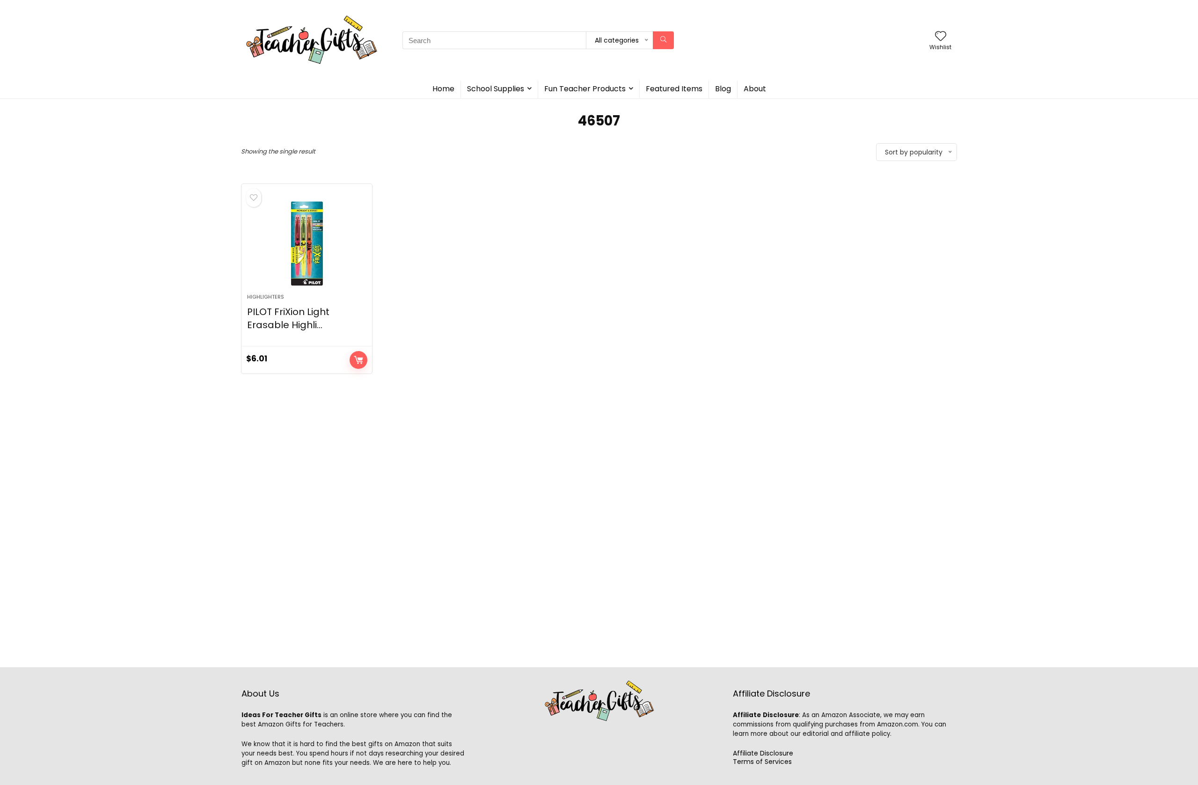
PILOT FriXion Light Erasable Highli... (288, 318)
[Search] (663, 40)
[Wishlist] (940, 36)
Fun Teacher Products (585, 88)
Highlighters (265, 297)
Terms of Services (762, 761)
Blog (723, 88)
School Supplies (495, 88)
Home (443, 88)
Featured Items (674, 88)
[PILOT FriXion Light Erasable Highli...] (306, 243)
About (755, 88)
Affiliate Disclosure (763, 753)
